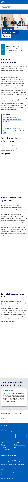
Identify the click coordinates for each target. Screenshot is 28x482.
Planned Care (5, 12)
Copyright (3, 442)
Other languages (5, 449)
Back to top (4, 419)
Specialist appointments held (12, 128)
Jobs (15, 447)
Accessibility (4, 447)
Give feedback (21, 436)
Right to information (19, 445)
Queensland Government (8, 478)
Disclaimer (16, 442)
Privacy (3, 445)
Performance (8, 391)
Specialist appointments (10, 117)
